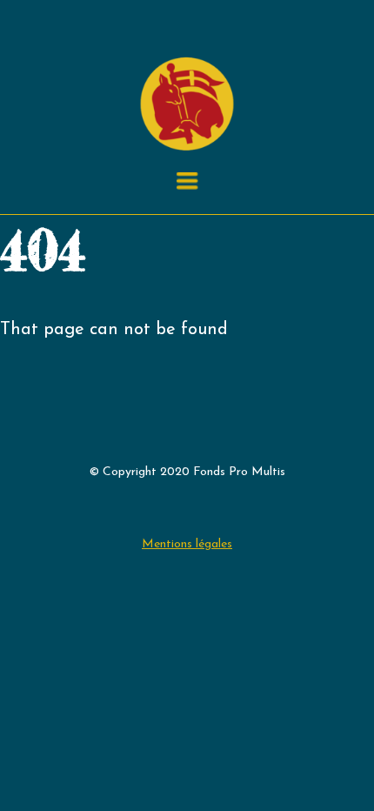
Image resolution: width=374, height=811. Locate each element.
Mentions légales (187, 544)
